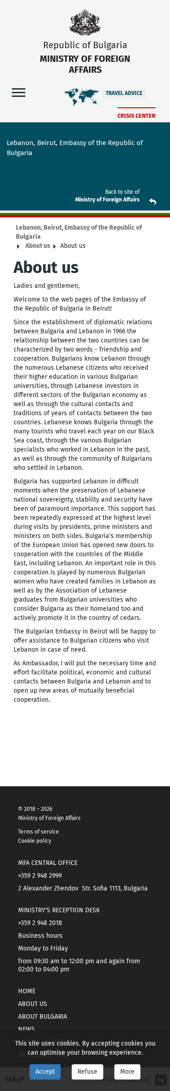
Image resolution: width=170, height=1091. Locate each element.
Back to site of (122, 192)
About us (37, 246)
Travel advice (124, 93)
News (26, 1029)
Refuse (87, 1072)
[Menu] (18, 92)
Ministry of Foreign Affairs (107, 199)
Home (26, 991)
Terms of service (38, 832)
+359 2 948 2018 (40, 923)
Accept (45, 1072)
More (127, 1072)
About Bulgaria (42, 1017)
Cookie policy (34, 841)
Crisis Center (136, 115)
